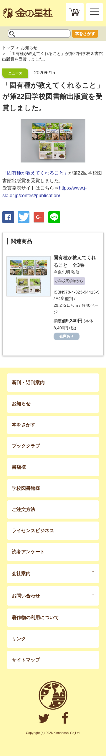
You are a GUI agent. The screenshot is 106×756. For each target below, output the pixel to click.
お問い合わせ (26, 595)
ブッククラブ (26, 445)
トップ (8, 47)
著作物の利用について (35, 617)
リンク (19, 638)
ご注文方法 (23, 509)
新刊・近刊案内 (28, 382)
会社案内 (21, 573)
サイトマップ (26, 659)
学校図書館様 (26, 488)
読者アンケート (28, 551)
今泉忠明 (62, 272)
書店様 (19, 467)
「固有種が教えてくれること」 (35, 172)
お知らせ (29, 47)
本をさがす (85, 33)
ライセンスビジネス (33, 530)
